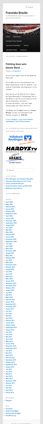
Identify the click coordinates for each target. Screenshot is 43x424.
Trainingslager (10, 121)
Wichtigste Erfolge (11, 50)
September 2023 (11, 223)
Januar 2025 (10, 209)
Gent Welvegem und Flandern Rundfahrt (19, 179)
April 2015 (9, 355)
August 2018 (10, 290)
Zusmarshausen (25, 121)
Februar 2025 (10, 207)
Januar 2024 (10, 218)
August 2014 (10, 367)
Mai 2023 (9, 230)
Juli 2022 (9, 244)
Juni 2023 (9, 227)
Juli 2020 (9, 260)
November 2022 (11, 239)
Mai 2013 (9, 388)
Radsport (15, 119)
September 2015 (11, 348)
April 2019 (9, 276)
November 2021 (11, 251)
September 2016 (11, 327)
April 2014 (9, 376)
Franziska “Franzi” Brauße (14, 41)
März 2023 (9, 232)
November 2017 (11, 306)
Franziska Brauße (17, 13)
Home (8, 36)
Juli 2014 (9, 369)
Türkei (17, 121)
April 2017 (9, 318)
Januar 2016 (10, 344)
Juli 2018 (9, 293)
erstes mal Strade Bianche (15, 183)
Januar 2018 (10, 302)
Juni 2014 (9, 371)
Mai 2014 (9, 374)
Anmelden (9, 409)
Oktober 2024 (10, 211)
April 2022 (9, 246)
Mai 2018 (9, 295)
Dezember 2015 (11, 346)
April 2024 (9, 216)
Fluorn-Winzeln (28, 119)
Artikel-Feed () (12, 411)
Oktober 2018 (10, 288)
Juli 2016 (9, 332)
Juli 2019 (9, 272)
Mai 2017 (9, 316)
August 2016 (10, 330)
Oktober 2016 (10, 325)
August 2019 (10, 269)
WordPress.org (11, 415)
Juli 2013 (9, 385)
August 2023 (10, 225)
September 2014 (11, 364)
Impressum (23, 50)
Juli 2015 (9, 351)
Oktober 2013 (10, 383)
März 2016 (9, 341)
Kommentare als (13, 413)
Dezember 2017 (11, 304)
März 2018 (9, 297)
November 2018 (11, 285)
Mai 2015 (9, 353)
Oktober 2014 (10, 362)
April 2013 (9, 390)
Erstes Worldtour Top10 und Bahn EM (19, 186)
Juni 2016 (9, 334)
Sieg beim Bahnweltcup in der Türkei (18, 181)
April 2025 (9, 202)
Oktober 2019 (10, 267)
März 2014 (9, 378)
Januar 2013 (10, 392)
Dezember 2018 (11, 283)
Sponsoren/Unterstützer (13, 45)
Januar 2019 (10, 281)
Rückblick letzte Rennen (14, 188)
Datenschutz (17, 36)
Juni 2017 (9, 313)
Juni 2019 (9, 274)
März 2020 (9, 262)
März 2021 (9, 255)
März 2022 (9, 248)
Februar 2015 (10, 358)
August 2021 (10, 253)
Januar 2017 (10, 323)
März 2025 (9, 204)
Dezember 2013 (11, 381)
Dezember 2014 (11, 360)
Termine (26, 45)
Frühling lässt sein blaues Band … (16, 65)
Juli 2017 (9, 311)
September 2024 (11, 213)
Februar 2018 (10, 299)
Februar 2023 (10, 234)
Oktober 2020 (10, 258)
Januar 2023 (10, 237)
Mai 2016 (9, 337)
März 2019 (9, 279)
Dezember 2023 (11, 221)
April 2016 (9, 339)
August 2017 (10, 309)
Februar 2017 (10, 320)
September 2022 (11, 241)
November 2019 (11, 265)
